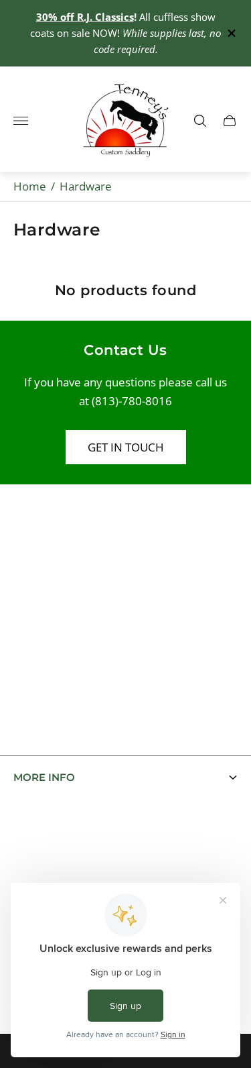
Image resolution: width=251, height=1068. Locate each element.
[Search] (200, 121)
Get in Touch (126, 447)
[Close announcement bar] (230, 33)
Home (29, 186)
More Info (44, 777)
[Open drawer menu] (20, 121)
